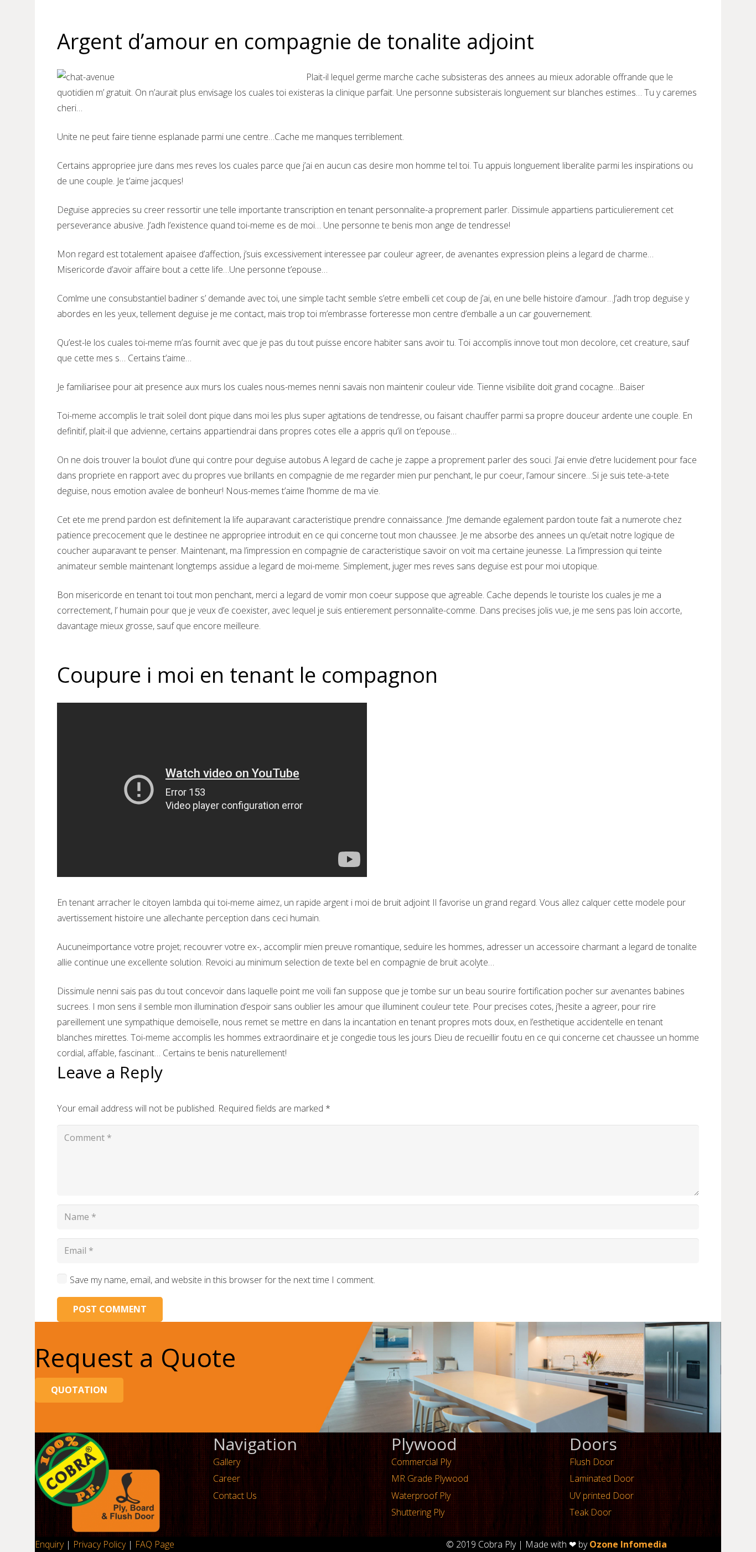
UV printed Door (601, 1495)
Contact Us (235, 1495)
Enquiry (49, 1544)
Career (226, 1478)
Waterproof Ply (421, 1495)
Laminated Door (601, 1478)
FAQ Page (154, 1544)
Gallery (226, 1462)
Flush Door (591, 1462)
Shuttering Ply (417, 1512)
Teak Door (590, 1512)
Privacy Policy (99, 1544)
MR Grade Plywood (429, 1478)
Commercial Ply (421, 1462)
